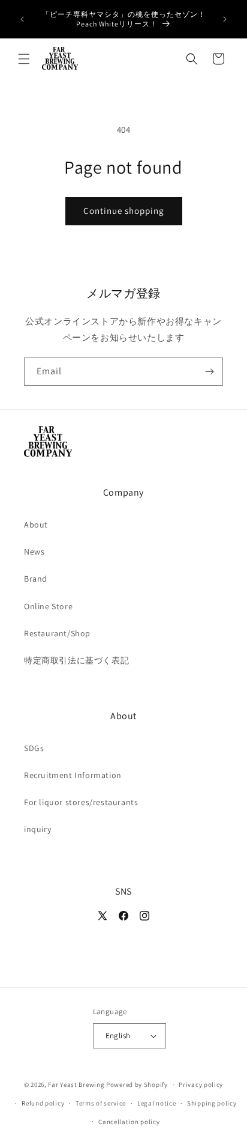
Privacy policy (201, 1084)
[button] (24, 59)
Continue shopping (123, 210)
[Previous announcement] (22, 19)
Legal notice (156, 1103)
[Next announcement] (225, 19)
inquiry (37, 829)
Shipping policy (212, 1103)
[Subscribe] (209, 371)
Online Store (48, 606)
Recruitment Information (73, 775)
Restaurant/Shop (57, 633)
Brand (35, 578)
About (36, 524)
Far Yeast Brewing (76, 1084)
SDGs (34, 748)
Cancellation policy (128, 1122)
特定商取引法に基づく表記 (76, 660)
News (34, 551)
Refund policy (43, 1103)
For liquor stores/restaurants (81, 802)
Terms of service (101, 1103)
